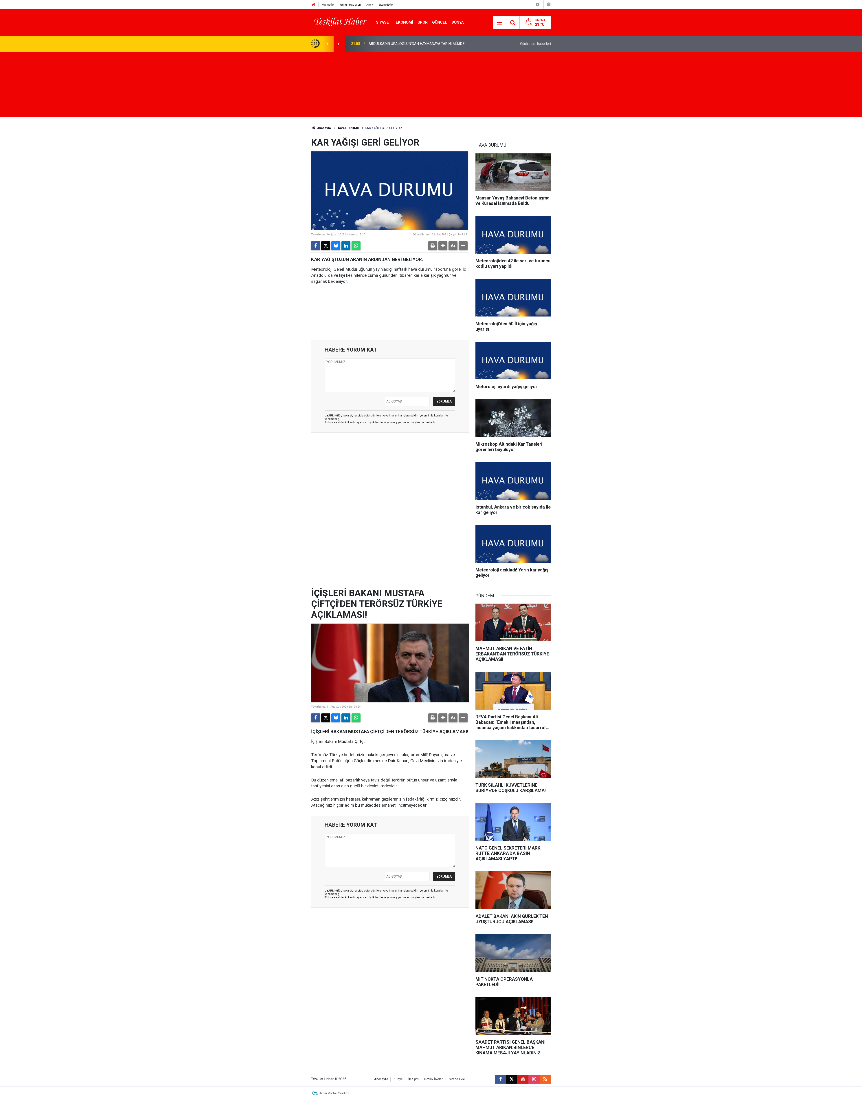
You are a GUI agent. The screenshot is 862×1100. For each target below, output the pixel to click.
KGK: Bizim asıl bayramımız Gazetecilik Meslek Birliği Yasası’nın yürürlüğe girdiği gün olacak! (426, 44)
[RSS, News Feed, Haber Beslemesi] (545, 1079)
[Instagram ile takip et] (534, 1079)
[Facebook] (315, 245)
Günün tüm (535, 44)
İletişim (413, 1079)
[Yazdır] (432, 245)
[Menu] (499, 22)
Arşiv (369, 4)
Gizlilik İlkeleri (433, 1079)
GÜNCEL (439, 22)
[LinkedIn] (345, 245)
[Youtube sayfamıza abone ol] (522, 1079)
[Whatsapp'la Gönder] (356, 245)
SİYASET (383, 22)
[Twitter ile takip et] (511, 1079)
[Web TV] (537, 4)
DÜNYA (458, 22)
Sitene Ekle (385, 4)
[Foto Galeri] (548, 4)
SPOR (423, 22)
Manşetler (328, 4)
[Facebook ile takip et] (500, 1079)
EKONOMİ (404, 22)
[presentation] (327, 43)
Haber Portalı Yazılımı (334, 1093)
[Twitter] (325, 245)
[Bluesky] (335, 245)
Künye (398, 1079)
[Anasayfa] (313, 4)
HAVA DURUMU (348, 128)
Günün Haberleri (350, 4)
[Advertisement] (431, 85)
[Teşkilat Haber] (339, 22)
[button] (442, 245)
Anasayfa (324, 128)
